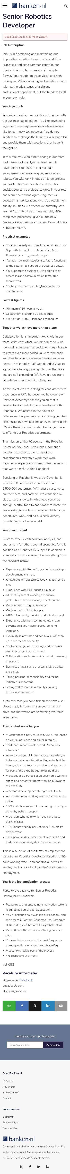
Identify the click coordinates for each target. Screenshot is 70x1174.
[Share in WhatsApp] (9, 1006)
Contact (7, 1098)
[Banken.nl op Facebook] (30, 1167)
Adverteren (9, 1086)
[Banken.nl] (39, 3)
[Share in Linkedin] (47, 1006)
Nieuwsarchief (11, 1092)
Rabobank (26, 980)
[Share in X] (35, 1006)
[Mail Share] (61, 1006)
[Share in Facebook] (21, 1006)
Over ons (8, 1081)
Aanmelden (53, 1045)
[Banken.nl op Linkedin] (39, 1167)
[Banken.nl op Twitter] (21, 1167)
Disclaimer (8, 1116)
